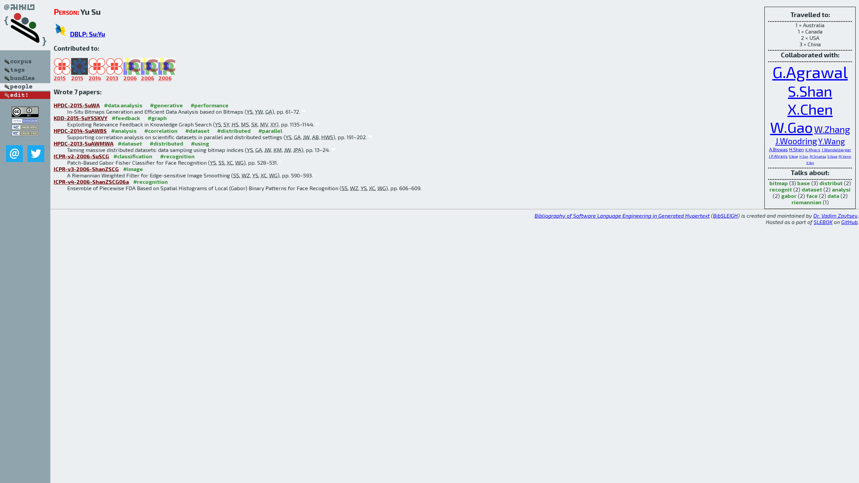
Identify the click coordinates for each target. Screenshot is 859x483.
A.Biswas (778, 149)
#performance (210, 105)
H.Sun (803, 156)
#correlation (161, 130)
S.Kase (832, 156)
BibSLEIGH (725, 215)
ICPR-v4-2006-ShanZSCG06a (91, 181)
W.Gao (791, 127)
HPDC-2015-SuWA (77, 105)
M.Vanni (845, 156)
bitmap (778, 183)
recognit (780, 189)
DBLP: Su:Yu (87, 34)
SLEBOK (823, 222)
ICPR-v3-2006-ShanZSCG (86, 169)
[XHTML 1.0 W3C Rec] (25, 127)
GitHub (849, 222)
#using (200, 143)
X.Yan (810, 163)
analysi (841, 189)
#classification (132, 156)
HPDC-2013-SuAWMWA (83, 143)
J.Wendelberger (836, 150)
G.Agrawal (810, 72)
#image (133, 169)
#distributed (234, 130)
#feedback (126, 118)
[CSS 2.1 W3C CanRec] (25, 140)
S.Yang (793, 156)
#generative (166, 105)
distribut (831, 183)
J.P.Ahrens (778, 156)
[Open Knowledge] (25, 121)
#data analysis (123, 105)
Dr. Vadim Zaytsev (835, 215)
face (812, 196)
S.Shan (810, 91)
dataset (812, 189)
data (833, 196)
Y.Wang (831, 141)
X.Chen (810, 109)
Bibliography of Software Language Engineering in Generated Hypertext (622, 215)
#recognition (177, 156)
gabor (789, 196)
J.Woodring (796, 141)
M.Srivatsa (818, 156)
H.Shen (796, 149)
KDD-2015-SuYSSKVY (80, 118)
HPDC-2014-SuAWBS (80, 130)
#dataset (197, 130)
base (803, 183)
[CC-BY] (25, 115)
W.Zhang (832, 129)
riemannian (806, 202)
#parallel (270, 130)
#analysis (124, 130)
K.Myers (812, 150)
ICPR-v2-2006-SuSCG (81, 156)
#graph (157, 118)
